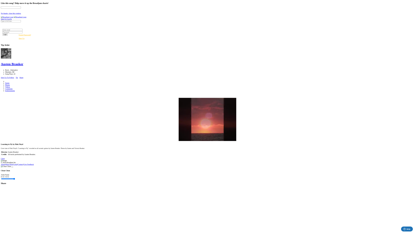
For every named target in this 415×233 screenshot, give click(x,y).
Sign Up (21, 38)
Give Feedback (28, 164)
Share (21, 78)
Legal (15, 164)
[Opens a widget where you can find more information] (407, 229)
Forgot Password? (25, 35)
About (3, 164)
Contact (20, 164)
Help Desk (9, 164)
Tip (17, 78)
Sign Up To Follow (7, 78)
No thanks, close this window (11, 13)
